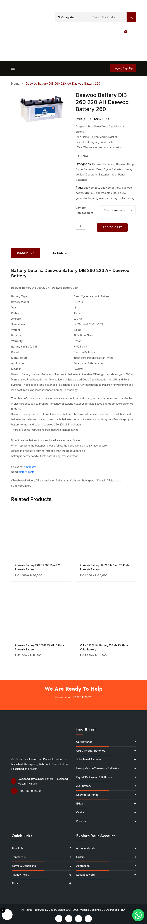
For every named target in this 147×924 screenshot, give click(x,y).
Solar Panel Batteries (89, 759)
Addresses (83, 865)
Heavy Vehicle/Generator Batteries (97, 768)
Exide (79, 803)
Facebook (30, 466)
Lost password (85, 874)
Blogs (15, 883)
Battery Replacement (84, 210)
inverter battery (108, 198)
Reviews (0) (59, 252)
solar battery (127, 198)
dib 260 (122, 193)
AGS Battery (83, 786)
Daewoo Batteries (103, 164)
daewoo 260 (91, 187)
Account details (85, 848)
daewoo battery (110, 187)
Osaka (80, 812)
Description (25, 252)
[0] (98, 43)
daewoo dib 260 (106, 193)
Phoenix (81, 821)
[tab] (25, 253)
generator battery (86, 198)
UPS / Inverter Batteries (90, 750)
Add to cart (112, 227)
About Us (17, 848)
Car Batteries (84, 741)
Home (16, 83)
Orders (80, 857)
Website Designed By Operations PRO (102, 909)
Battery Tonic (26, 471)
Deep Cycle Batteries (109, 169)
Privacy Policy (20, 874)
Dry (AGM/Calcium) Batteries (94, 777)
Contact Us (19, 857)
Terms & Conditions (24, 865)
